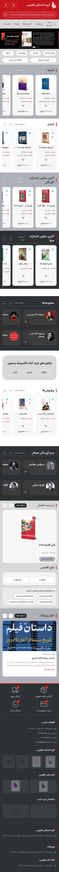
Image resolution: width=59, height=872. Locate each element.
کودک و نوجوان (43, 60)
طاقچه (43, 372)
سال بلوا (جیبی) (47, 545)
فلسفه (35, 53)
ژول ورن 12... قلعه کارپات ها (46, 205)
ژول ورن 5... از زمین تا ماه (23, 205)
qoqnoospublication (25, 596)
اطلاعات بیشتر (47, 559)
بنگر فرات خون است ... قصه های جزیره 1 (23, 147)
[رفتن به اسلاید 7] (25, 47)
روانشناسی (22, 53)
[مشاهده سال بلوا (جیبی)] (29, 528)
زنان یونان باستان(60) (46, 147)
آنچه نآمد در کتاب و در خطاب (46, 414)
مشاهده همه (20, 70)
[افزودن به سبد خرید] (46, 106)
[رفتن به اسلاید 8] (23, 47)
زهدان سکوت (23, 264)
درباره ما (17, 24)
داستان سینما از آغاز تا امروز (43, 658)
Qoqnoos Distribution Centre (21, 602)
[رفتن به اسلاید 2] (36, 47)
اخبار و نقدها (27, 24)
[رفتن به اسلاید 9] (22, 47)
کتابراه (15, 372)
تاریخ (8, 53)
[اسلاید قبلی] (54, 38)
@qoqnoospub (46, 596)
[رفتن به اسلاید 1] (38, 47)
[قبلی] (10, 70)
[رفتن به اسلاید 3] (35, 47)
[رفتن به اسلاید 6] (27, 47)
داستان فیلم (46, 93)
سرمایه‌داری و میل (23, 93)
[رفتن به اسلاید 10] (20, 47)
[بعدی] (4, 70)
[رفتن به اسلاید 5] (29, 47)
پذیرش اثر (38, 24)
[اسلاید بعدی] (5, 38)
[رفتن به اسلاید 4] (32, 47)
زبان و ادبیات (50, 53)
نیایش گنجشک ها (46, 264)
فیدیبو (29, 372)
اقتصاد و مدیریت (15, 60)
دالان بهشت (23, 414)
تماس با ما (7, 24)
